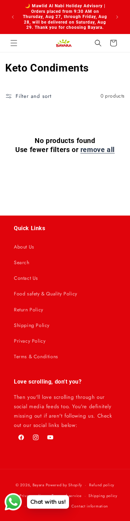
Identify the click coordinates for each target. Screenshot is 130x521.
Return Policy (28, 309)
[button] (13, 43)
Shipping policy (103, 495)
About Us (24, 246)
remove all (97, 149)
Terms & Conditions (36, 356)
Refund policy (101, 485)
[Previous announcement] (12, 17)
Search (21, 262)
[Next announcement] (117, 17)
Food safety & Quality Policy (45, 293)
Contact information (89, 506)
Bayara (38, 485)
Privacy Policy (29, 340)
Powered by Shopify (64, 485)
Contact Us (26, 278)
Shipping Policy (32, 325)
